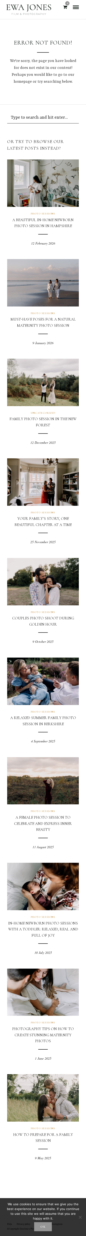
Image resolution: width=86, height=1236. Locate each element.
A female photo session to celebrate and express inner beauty (43, 823)
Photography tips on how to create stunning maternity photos (43, 1035)
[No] (80, 1217)
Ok (43, 1227)
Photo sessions (43, 213)
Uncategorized (43, 412)
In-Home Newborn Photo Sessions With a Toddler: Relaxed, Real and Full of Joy (43, 929)
